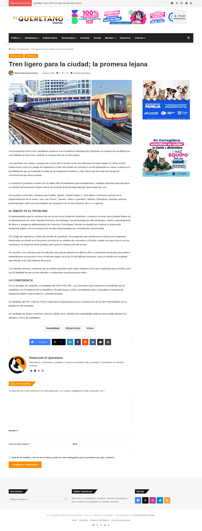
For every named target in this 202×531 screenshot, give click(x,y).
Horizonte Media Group (143, 515)
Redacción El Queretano (26, 73)
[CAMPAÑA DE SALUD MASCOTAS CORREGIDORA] (166, 176)
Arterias (84, 38)
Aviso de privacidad (120, 520)
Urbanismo (31, 38)
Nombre (13, 430)
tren (91, 328)
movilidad (53, 328)
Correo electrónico (19, 444)
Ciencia (139, 38)
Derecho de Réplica (99, 520)
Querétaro (73, 328)
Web (75, 444)
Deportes (125, 38)
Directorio (83, 520)
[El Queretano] (38, 20)
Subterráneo (50, 38)
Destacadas (23, 49)
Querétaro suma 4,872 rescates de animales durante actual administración (68, 3)
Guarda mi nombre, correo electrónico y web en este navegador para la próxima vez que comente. (63, 457)
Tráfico (15, 38)
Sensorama (68, 38)
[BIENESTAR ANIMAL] (166, 119)
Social (97, 38)
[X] (39, 371)
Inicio (13, 49)
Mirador (109, 38)
